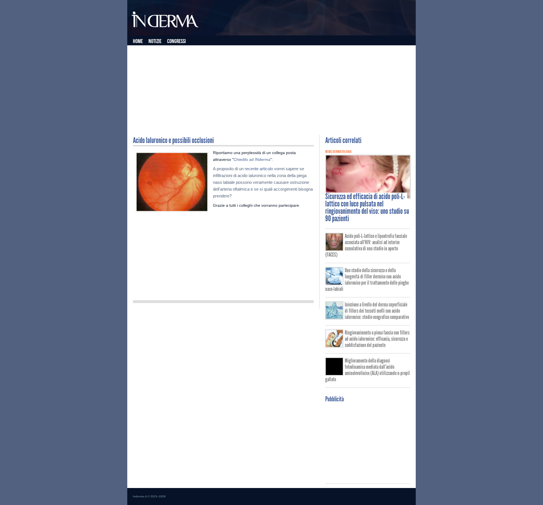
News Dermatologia (338, 151)
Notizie (154, 41)
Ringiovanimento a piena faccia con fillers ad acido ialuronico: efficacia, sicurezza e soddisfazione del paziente (377, 338)
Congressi (176, 41)
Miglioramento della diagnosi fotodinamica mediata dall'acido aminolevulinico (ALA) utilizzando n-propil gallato (367, 370)
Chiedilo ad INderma (252, 159)
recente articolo (259, 168)
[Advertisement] (271, 89)
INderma (165, 21)
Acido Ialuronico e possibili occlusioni (173, 140)
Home (138, 41)
